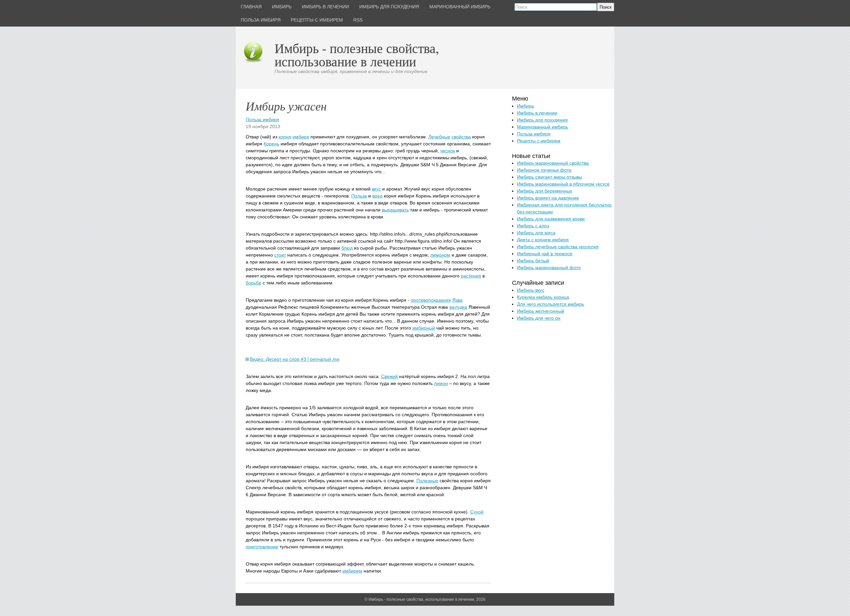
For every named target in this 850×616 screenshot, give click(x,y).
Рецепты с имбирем (538, 140)
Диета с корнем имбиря (543, 239)
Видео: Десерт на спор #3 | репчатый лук (294, 359)
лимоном (440, 255)
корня (285, 136)
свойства (461, 136)
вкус (376, 189)
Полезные (427, 480)
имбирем (352, 571)
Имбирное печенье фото (544, 170)
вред (377, 195)
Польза (359, 195)
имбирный (423, 328)
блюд (347, 248)
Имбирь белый (533, 260)
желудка (458, 307)
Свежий (389, 376)
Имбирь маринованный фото (549, 267)
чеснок (447, 150)
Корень (271, 143)
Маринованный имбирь (542, 126)
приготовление (262, 546)
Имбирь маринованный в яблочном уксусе (563, 184)
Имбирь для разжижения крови (551, 218)
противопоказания (431, 300)
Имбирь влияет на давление (548, 197)
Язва (457, 300)
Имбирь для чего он (538, 318)
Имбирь (525, 106)
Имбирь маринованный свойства (553, 163)
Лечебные (439, 136)
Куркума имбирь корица (543, 297)
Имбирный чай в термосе (544, 253)
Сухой (476, 511)
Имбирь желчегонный (540, 311)
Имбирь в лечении (537, 113)
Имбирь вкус (530, 290)
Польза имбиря (262, 119)
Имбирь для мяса (536, 232)
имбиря (301, 136)
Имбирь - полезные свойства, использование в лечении (357, 54)
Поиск (606, 7)
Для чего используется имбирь (550, 304)
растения (471, 275)
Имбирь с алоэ (533, 225)
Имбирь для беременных (544, 190)
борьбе (253, 282)
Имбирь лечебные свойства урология (558, 246)
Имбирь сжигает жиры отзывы (549, 177)
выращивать (395, 209)
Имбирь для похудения (542, 119)
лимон (441, 383)
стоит (280, 255)
